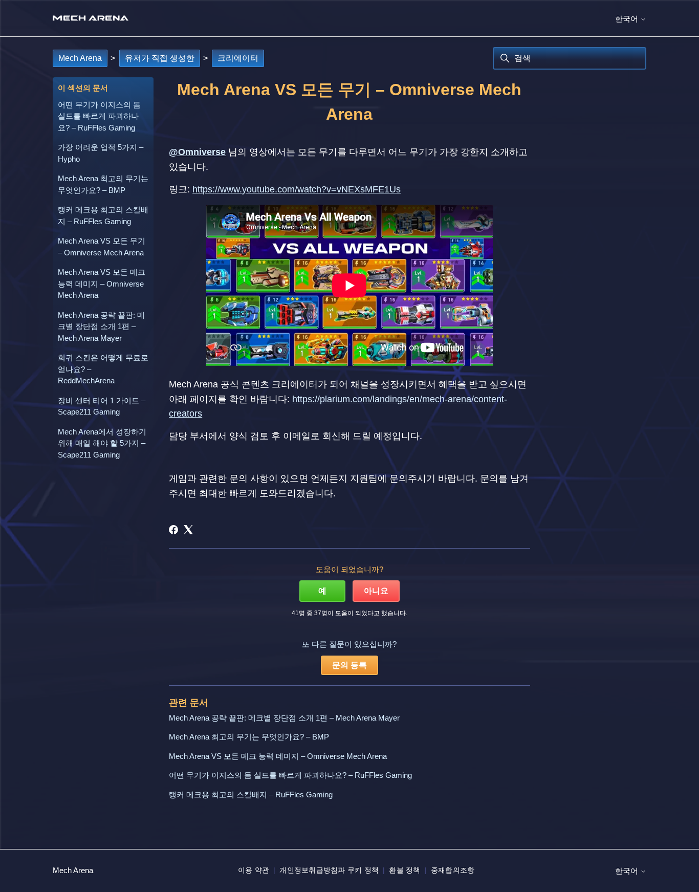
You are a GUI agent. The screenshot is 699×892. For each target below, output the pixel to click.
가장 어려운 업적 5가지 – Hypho (100, 153)
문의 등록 (349, 665)
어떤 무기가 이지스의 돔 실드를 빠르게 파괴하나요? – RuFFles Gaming (99, 116)
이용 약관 (253, 870)
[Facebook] (173, 529)
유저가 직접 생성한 (159, 58)
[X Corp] (188, 529)
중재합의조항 (453, 870)
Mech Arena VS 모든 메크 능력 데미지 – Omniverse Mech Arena (101, 283)
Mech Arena (80, 58)
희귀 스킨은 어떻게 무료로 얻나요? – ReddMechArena (103, 369)
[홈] (90, 18)
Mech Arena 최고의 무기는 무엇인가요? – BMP (103, 184)
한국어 (627, 18)
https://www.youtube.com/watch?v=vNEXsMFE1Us (296, 189)
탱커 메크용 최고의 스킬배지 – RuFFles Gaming (103, 215)
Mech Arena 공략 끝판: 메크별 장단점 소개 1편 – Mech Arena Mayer (101, 326)
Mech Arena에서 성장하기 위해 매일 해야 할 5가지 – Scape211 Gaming (102, 443)
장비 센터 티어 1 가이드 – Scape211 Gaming (101, 406)
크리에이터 (237, 58)
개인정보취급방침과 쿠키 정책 (329, 870)
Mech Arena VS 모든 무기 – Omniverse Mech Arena (101, 246)
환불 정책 (404, 870)
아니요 (376, 590)
